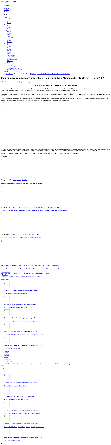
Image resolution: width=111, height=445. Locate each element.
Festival (11, 293)
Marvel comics (61, 74)
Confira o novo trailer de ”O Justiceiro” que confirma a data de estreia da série (21, 275)
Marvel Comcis (55, 265)
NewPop (9, 58)
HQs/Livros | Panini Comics (53, 207)
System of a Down (39, 334)
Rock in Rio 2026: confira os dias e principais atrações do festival (21, 318)
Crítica (14, 265)
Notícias (9, 18)
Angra (5, 307)
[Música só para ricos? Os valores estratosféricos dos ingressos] (7, 287)
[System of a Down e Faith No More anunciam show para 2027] (7, 328)
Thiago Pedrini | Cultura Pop (14, 69)
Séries (5, 24)
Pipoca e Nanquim (12, 59)
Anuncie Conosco (8, 361)
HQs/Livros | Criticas (38, 207)
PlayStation (10, 37)
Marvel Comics (11, 55)
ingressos (16, 293)
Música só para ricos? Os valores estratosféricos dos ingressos (20, 290)
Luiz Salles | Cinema (12, 66)
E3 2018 (9, 42)
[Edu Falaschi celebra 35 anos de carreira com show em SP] (7, 301)
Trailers (9, 23)
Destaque (19, 234)
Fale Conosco (7, 359)
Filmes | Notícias (17, 180)
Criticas (18, 207)
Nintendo (9, 39)
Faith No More (13, 334)
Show (30, 307)
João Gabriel (9, 74)
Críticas (9, 20)
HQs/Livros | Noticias (51, 74)
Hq (28, 265)
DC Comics (10, 61)
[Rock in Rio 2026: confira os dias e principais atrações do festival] (7, 314)
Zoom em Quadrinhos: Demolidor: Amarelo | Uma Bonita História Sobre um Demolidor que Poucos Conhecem (31, 269)
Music (21, 293)
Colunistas (6, 64)
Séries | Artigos (35, 234)
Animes (6, 43)
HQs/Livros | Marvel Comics (37, 74)
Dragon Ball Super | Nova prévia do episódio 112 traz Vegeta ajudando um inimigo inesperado (25, 272)
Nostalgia (9, 65)
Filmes (5, 17)
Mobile (9, 40)
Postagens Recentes (5, 279)
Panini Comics (11, 56)
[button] (1, 14)
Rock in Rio (30, 321)
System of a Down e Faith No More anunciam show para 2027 (21, 331)
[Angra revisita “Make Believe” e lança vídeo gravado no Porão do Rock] (7, 342)
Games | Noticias (14, 68)
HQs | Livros (7, 49)
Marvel (48, 265)
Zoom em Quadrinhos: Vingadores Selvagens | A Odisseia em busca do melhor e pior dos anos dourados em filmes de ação (34, 210)
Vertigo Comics (11, 62)
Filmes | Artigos (27, 234)
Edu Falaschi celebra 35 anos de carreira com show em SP (20, 304)
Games (5, 30)
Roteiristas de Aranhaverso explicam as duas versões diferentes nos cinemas (21, 183)
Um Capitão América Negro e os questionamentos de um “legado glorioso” (21, 237)
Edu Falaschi (16, 307)
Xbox (8, 36)
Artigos (9, 21)
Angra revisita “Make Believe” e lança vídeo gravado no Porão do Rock (23, 345)
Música (6, 71)
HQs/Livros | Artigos (27, 207)
